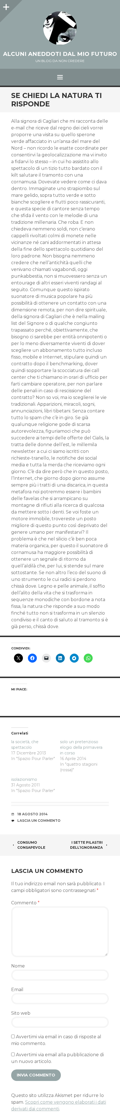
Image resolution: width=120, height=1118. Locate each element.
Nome (18, 966)
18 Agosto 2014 (32, 814)
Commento (25, 902)
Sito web (20, 1013)
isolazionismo (24, 779)
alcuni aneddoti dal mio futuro (60, 54)
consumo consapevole (31, 845)
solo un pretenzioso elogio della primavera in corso (81, 747)
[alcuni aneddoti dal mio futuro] (60, 28)
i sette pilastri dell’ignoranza (86, 845)
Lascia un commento (39, 820)
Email (17, 989)
